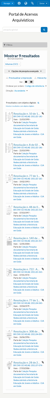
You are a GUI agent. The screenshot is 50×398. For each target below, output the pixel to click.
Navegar (7, 3)
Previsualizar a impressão (20, 78)
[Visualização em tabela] (31, 82)
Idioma (25, 3)
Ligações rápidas (19, 3)
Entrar (42, 3)
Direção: (10, 90)
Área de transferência (32, 3)
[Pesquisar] (44, 29)
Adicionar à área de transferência (42, 113)
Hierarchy (41, 78)
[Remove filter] (19, 63)
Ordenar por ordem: (15, 86)
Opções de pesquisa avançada (25, 71)
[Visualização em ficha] (26, 82)
